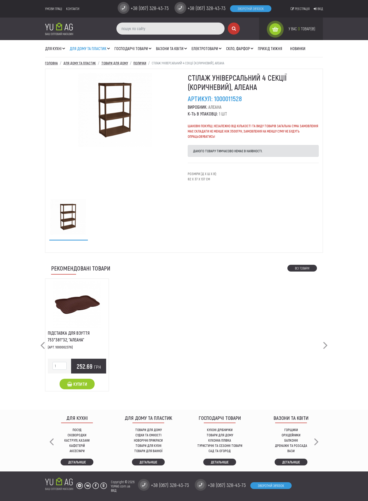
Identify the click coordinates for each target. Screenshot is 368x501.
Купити (79, 384)
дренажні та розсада (291, 445)
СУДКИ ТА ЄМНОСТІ (148, 435)
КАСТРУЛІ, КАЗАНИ (77, 440)
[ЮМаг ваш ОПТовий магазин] (59, 29)
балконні (291, 440)
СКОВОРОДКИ (77, 435)
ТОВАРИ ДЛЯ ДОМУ (148, 430)
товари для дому (220, 435)
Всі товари (302, 268)
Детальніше (77, 462)
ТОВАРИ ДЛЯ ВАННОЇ (148, 451)
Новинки (297, 48)
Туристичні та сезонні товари (219, 445)
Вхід (320, 9)
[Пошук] (234, 29)
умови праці (53, 9)
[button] (64, 46)
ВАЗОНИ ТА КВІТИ (169, 48)
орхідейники (291, 435)
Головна (51, 63)
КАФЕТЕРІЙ (77, 445)
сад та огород (220, 451)
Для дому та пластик (88, 48)
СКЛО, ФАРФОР (238, 48)
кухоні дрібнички (220, 430)
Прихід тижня (270, 48)
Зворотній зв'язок (251, 9)
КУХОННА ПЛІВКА (219, 440)
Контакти (72, 9)
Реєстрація (302, 9)
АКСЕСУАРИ (77, 451)
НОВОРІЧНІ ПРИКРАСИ (148, 440)
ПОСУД (77, 430)
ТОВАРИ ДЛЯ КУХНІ (148, 445)
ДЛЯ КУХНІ (53, 48)
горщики (291, 430)
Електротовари (205, 48)
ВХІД (113, 490)
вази (291, 451)
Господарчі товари (131, 48)
